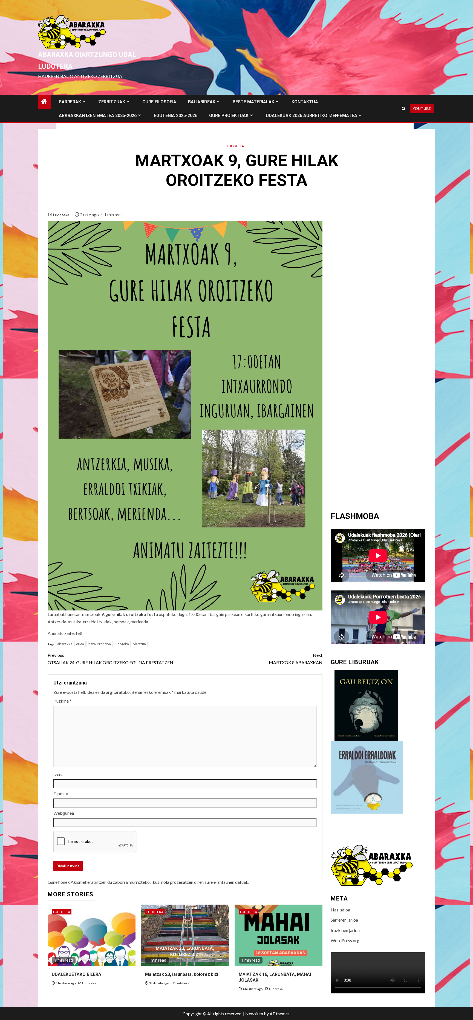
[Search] (403, 108)
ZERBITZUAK (111, 101)
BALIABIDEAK (201, 101)
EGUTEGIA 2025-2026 (175, 115)
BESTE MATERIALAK (253, 101)
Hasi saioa (340, 909)
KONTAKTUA (305, 101)
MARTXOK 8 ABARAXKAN (295, 658)
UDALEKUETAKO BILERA (76, 974)
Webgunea (63, 813)
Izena (58, 774)
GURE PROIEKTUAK (229, 115)
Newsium (254, 1013)
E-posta (60, 793)
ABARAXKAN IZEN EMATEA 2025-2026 (98, 115)
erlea (80, 644)
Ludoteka (235, 146)
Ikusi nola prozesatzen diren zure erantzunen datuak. (200, 882)
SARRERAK (70, 101)
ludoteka (122, 644)
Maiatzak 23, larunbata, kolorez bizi (181, 974)
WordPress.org (345, 940)
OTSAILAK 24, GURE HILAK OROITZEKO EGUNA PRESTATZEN (110, 658)
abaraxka (64, 644)
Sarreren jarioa (344, 919)
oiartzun (139, 644)
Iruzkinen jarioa (345, 930)
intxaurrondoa (99, 644)
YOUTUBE (422, 108)
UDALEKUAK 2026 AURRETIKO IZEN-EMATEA (311, 115)
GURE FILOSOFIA (159, 101)
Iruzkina (62, 700)
